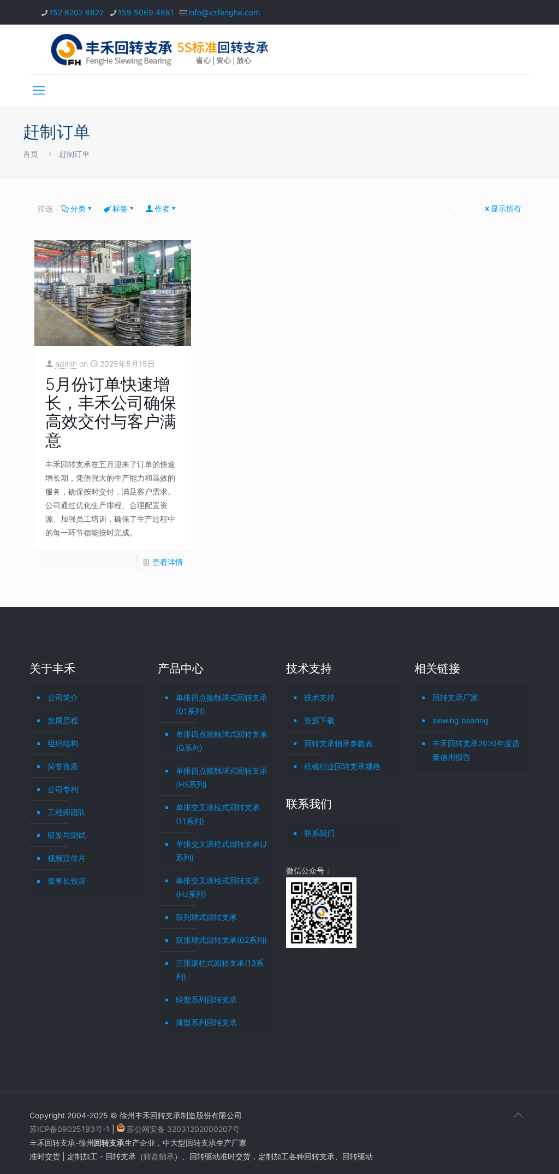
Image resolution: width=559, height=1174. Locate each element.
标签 (120, 208)
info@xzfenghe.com (224, 12)
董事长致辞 (66, 881)
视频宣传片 (66, 858)
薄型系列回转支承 (206, 1022)
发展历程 (62, 720)
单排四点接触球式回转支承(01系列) (221, 704)
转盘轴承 (159, 1156)
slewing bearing (460, 720)
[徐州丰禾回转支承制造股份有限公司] (159, 49)
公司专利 (62, 789)
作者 (162, 208)
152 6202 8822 (76, 12)
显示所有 (506, 208)
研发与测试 (66, 835)
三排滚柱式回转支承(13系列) (220, 969)
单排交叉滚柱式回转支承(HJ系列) (218, 887)
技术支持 (319, 697)
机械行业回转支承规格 (342, 766)
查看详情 (167, 562)
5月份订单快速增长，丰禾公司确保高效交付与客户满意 (110, 412)
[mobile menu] (38, 90)
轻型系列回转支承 (206, 999)
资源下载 (319, 720)
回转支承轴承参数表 (338, 743)
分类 (78, 208)
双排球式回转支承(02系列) (221, 940)
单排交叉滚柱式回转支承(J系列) (221, 850)
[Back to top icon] (518, 1115)
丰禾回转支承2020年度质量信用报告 (476, 750)
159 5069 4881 (146, 12)
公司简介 (62, 697)
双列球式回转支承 (206, 917)
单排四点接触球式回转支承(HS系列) (221, 777)
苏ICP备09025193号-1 (70, 1129)
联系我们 (319, 832)
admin (66, 363)
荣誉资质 (62, 766)
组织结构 (62, 743)
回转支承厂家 (455, 697)
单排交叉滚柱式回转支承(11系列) (218, 814)
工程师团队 (66, 812)
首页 (30, 153)
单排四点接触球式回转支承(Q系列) (221, 740)
